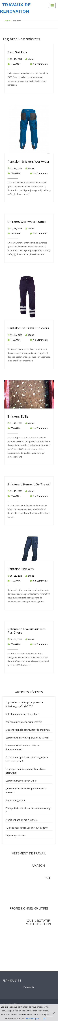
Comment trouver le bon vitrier (21, 780)
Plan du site (29, 987)
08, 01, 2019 (16, 639)
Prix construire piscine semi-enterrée (24, 721)
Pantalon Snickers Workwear (28, 161)
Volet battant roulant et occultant (22, 714)
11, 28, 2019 (16, 168)
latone (31, 59)
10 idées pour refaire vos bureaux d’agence (27, 827)
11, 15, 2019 (16, 491)
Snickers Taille (18, 416)
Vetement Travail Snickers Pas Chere (27, 631)
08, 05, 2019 (16, 575)
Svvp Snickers (17, 52)
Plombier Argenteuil (15, 800)
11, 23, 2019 (16, 334)
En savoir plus (32, 1018)
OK (44, 1018)
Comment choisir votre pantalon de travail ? (28, 737)
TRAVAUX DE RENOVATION (15, 8)
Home (7, 20)
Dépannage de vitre (15, 835)
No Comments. (40, 63)
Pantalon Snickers (21, 569)
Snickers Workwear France (27, 222)
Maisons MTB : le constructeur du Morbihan (28, 729)
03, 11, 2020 (16, 59)
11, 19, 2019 (16, 423)
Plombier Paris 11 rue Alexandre (22, 819)
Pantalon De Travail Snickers (28, 328)
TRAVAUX (15, 63)
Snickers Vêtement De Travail (29, 484)
